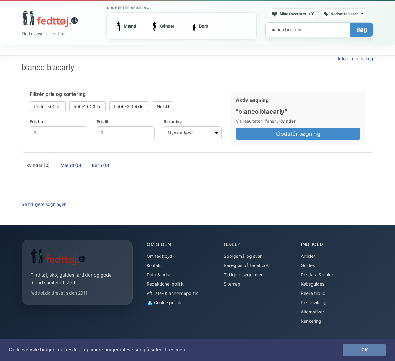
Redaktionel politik (165, 284)
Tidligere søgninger (243, 274)
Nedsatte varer (344, 13)
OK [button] (364, 349)
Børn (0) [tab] (101, 165)
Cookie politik (167, 302)
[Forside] (50, 18)
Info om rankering (355, 58)
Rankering (311, 321)
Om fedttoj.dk (161, 256)
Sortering (173, 121)
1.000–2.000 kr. (129, 106)
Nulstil (163, 106)
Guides (308, 265)
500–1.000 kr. (87, 106)
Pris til (102, 121)
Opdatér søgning (298, 133)
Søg (361, 29)
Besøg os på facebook (246, 265)
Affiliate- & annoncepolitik (172, 293)
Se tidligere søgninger (44, 204)
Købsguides (312, 284)
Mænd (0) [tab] (70, 165)
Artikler (308, 256)
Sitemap (232, 284)
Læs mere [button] (176, 349)
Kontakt (154, 265)
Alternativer (312, 311)
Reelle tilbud (313, 293)
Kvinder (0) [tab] (38, 165)
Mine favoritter (297, 13)
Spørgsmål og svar (243, 256)
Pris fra (36, 121)
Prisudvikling (313, 302)
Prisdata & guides (318, 274)
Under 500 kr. (48, 106)
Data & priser (160, 274)
